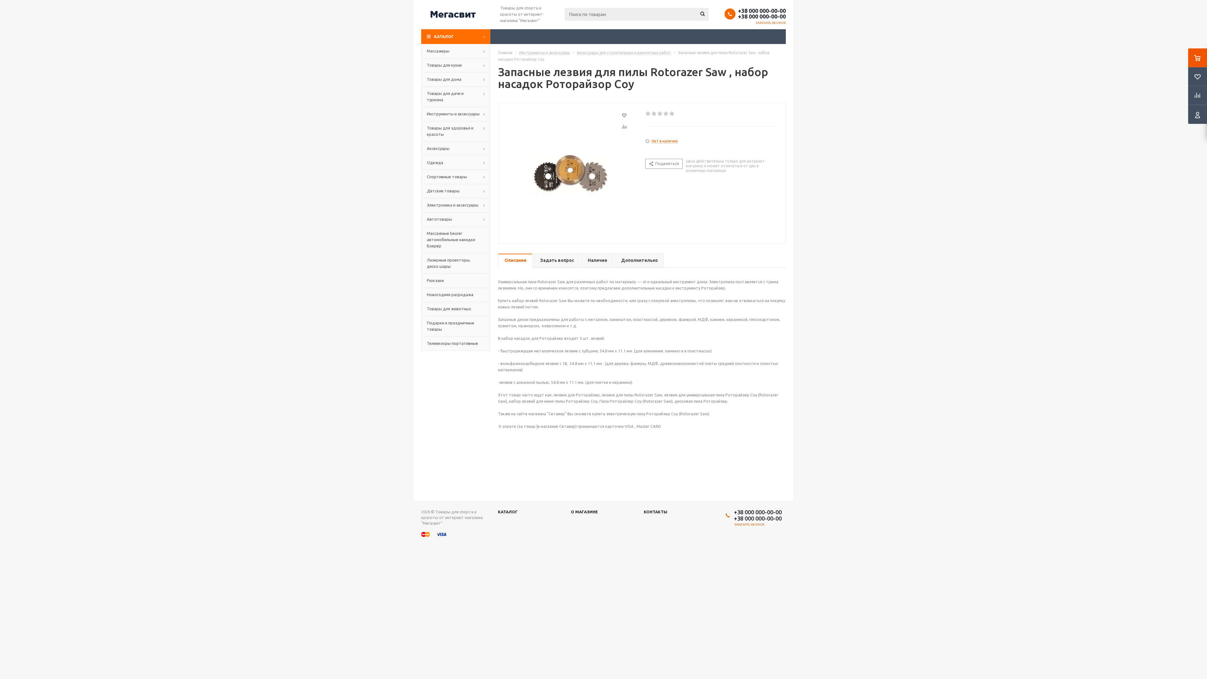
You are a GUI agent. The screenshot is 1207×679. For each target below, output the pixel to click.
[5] (672, 113)
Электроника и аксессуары (452, 205)
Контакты (655, 512)
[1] (648, 113)
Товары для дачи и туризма (445, 96)
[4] (666, 113)
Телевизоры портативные (452, 343)
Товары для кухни (444, 65)
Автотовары (439, 219)
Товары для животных (449, 308)
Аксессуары (438, 148)
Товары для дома (444, 79)
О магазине (584, 512)
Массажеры (438, 51)
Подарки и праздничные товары (450, 326)
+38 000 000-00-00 (762, 11)
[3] (660, 113)
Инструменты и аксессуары (453, 114)
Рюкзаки (435, 280)
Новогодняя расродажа (450, 294)
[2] (654, 113)
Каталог (444, 36)
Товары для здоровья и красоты (450, 131)
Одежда (435, 162)
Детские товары (443, 191)
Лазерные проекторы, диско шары (449, 263)
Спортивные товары (447, 176)
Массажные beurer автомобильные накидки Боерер (451, 239)
